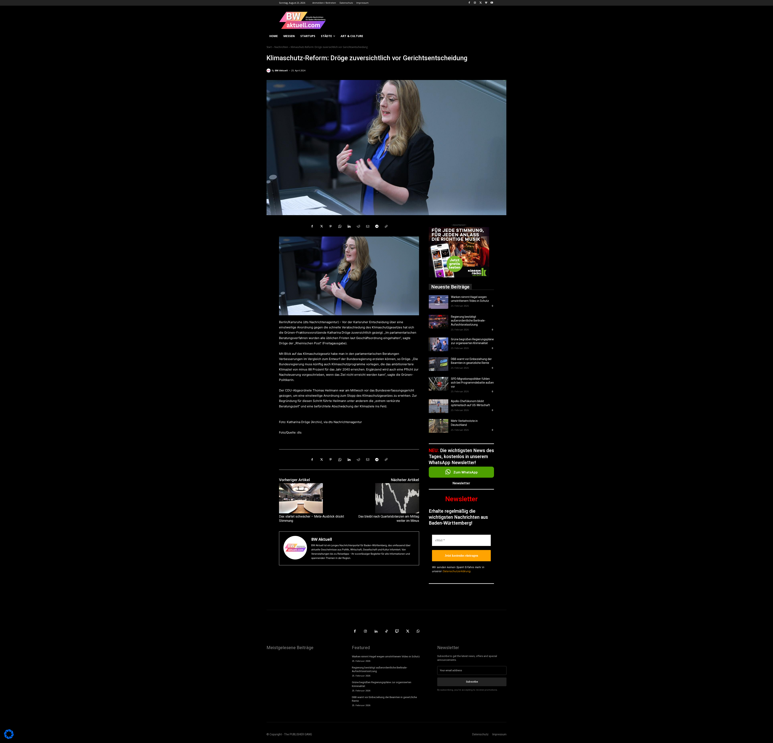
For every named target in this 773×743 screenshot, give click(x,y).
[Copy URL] (386, 226)
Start (269, 47)
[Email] (368, 226)
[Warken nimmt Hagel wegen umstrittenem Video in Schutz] (438, 302)
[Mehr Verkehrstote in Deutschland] (438, 426)
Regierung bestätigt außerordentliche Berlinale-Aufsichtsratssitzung (468, 320)
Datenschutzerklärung (456, 571)
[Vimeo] (486, 3)
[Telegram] (377, 226)
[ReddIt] (358, 226)
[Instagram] (475, 3)
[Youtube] (491, 3)
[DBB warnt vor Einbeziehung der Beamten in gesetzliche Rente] (438, 364)
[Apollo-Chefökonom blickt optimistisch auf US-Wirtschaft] (438, 406)
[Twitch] (397, 631)
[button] (501, 36)
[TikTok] (386, 631)
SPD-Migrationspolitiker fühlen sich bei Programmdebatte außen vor (472, 382)
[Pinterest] (331, 226)
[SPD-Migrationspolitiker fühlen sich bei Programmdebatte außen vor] (438, 384)
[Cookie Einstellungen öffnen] (9, 738)
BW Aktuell (281, 70)
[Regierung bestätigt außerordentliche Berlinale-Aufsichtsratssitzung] (438, 322)
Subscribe (472, 682)
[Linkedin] (349, 226)
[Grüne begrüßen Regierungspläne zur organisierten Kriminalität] (438, 344)
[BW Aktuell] (269, 70)
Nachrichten (281, 47)
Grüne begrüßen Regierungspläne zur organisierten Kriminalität (381, 684)
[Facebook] (469, 3)
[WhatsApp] (340, 226)
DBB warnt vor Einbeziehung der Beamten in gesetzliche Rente (384, 699)
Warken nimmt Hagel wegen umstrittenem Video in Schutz (386, 656)
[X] (480, 3)
